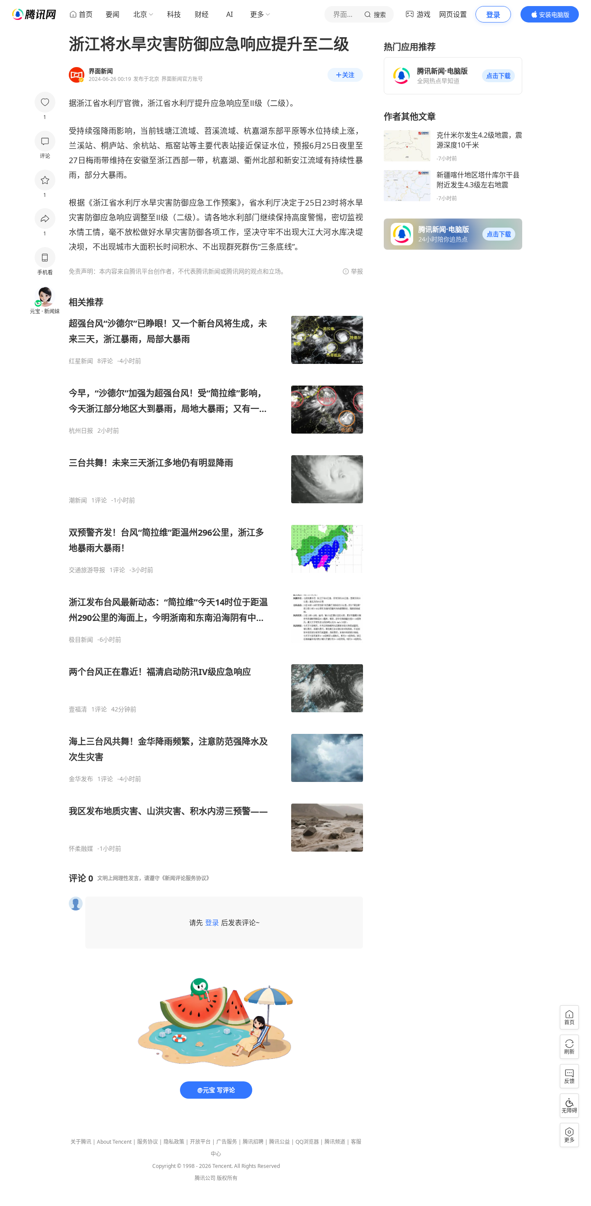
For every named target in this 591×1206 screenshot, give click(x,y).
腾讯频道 (334, 1141)
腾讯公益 (279, 1141)
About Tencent (114, 1141)
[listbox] (216, 574)
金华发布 (81, 779)
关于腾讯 (81, 1141)
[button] (498, 75)
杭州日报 (81, 431)
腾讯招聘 (253, 1141)
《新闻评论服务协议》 (186, 878)
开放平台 (200, 1141)
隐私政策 (174, 1141)
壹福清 (78, 709)
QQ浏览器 (307, 1141)
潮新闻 (78, 500)
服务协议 (147, 1141)
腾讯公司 (205, 1178)
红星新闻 (81, 361)
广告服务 (226, 1141)
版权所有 (227, 1178)
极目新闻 (81, 640)
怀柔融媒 (81, 849)
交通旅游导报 (87, 570)
